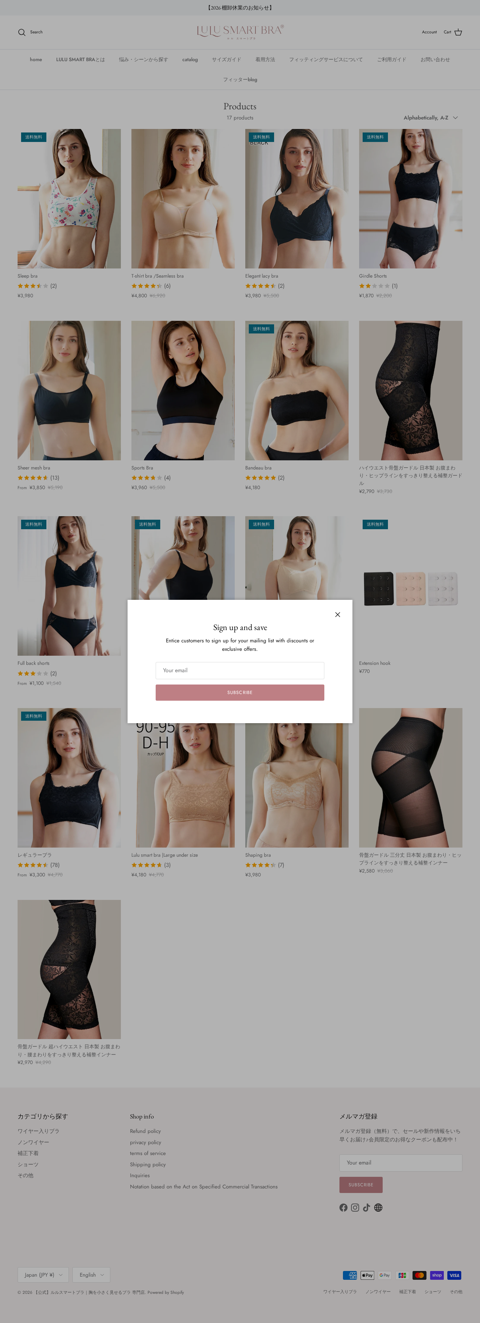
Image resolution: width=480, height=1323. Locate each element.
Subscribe (239, 692)
